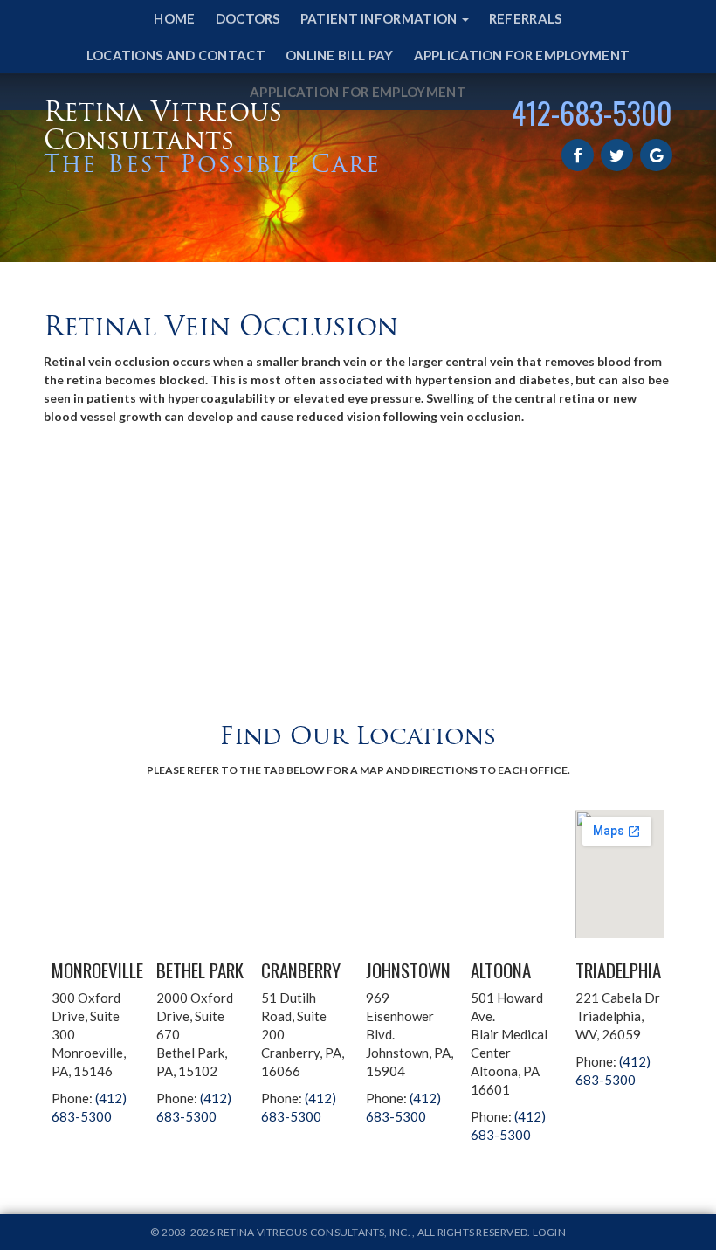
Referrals (525, 18)
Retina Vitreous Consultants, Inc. (314, 1232)
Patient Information (380, 18)
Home (174, 18)
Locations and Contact (175, 55)
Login (549, 1232)
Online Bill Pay (340, 55)
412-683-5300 (592, 112)
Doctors (248, 18)
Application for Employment (522, 55)
